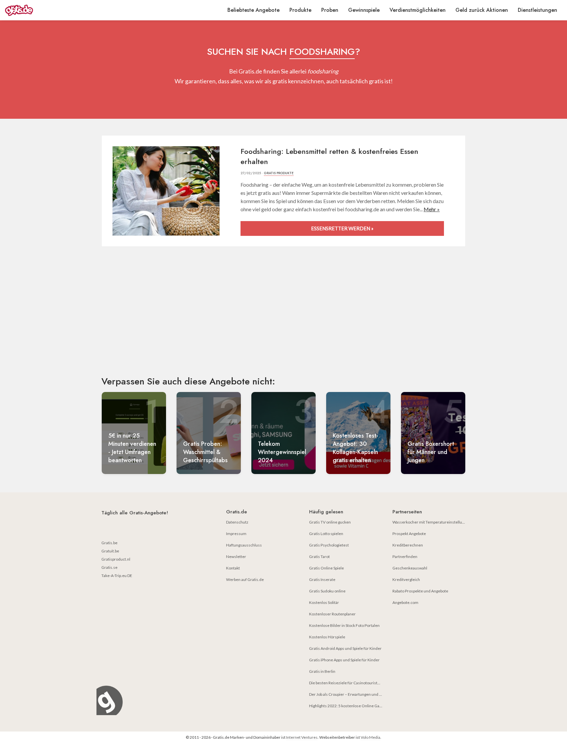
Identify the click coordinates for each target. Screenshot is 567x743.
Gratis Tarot (319, 556)
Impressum (236, 533)
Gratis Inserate (322, 579)
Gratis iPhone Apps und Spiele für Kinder (344, 659)
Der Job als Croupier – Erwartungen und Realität (350, 694)
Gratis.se (109, 567)
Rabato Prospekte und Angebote (420, 590)
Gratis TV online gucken (330, 522)
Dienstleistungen (537, 10)
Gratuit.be (110, 550)
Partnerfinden (404, 556)
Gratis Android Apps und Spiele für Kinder (345, 648)
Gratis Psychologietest (329, 545)
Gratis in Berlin (322, 671)
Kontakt (233, 568)
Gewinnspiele (364, 10)
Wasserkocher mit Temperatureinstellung (429, 522)
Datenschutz (237, 522)
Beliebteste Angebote (253, 10)
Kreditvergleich (406, 579)
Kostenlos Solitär (324, 602)
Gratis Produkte (279, 173)
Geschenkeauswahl (409, 568)
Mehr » (432, 209)
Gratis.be (109, 542)
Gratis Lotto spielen (326, 533)
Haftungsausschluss (244, 545)
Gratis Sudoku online (327, 590)
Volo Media (370, 737)
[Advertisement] (283, 317)
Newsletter (236, 556)
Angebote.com (405, 602)
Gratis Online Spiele (326, 568)
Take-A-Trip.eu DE (116, 575)
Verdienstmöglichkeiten (417, 10)
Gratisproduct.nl (115, 559)
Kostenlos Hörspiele (327, 636)
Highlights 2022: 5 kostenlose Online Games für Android (358, 705)
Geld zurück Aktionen (481, 10)
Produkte (300, 10)
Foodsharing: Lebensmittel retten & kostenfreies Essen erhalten (329, 156)
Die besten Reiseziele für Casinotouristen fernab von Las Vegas (364, 682)
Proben (329, 10)
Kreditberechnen (407, 545)
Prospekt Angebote (409, 533)
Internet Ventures (302, 737)
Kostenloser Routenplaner (332, 613)
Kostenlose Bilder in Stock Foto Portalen (344, 625)
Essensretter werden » (342, 228)
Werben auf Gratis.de (245, 579)
